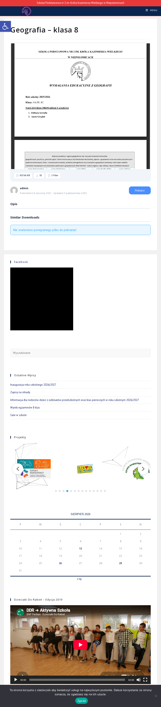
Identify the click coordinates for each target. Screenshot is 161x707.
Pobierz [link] (140, 190)
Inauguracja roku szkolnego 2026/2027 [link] (33, 384)
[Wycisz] (138, 680)
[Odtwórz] (16, 680)
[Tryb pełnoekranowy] (145, 680)
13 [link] (80, 548)
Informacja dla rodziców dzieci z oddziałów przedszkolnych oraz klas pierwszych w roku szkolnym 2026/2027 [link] (74, 400)
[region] (80, 469)
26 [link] (60, 563)
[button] (17, 468)
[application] (80, 644)
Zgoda (81, 700)
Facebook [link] (21, 262)
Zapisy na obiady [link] (20, 392)
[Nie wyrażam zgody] (156, 696)
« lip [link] (79, 579)
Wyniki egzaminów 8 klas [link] (25, 407)
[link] (5, 26)
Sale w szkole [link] (18, 415)
